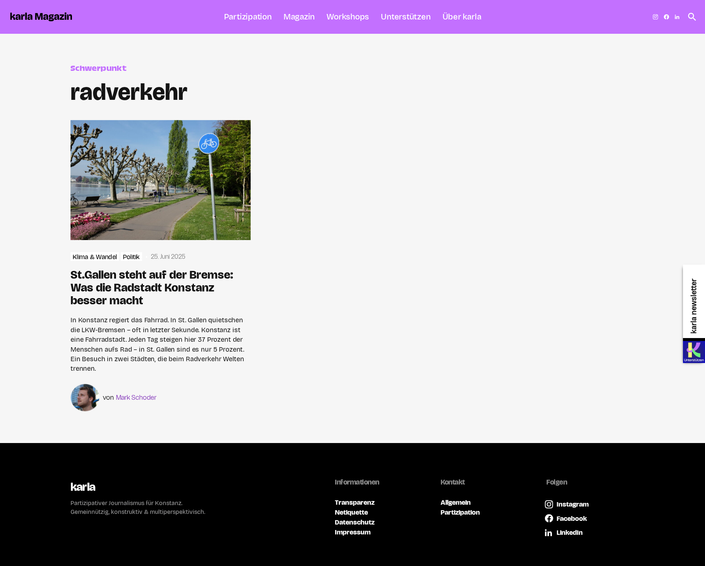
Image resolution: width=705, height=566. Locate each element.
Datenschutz (355, 522)
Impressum (352, 532)
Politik (131, 257)
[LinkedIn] (677, 16)
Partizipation (460, 512)
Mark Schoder (136, 397)
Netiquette (351, 512)
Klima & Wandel (95, 257)
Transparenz (355, 502)
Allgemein (456, 502)
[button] (690, 16)
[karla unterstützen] (694, 352)
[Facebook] (666, 16)
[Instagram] (655, 16)
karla (82, 487)
